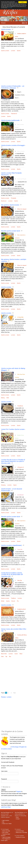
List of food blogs (20, 831)
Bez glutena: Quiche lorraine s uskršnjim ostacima (13, 260)
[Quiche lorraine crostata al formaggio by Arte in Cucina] (7, 153)
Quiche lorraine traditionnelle (10, 120)
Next (14, 693)
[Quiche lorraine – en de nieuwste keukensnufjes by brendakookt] (7, 497)
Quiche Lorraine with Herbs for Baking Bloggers (13, 369)
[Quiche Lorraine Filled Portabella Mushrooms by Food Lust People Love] (7, 181)
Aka (10, 656)
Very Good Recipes (5, 812)
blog (3, 822)
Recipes (3, 23)
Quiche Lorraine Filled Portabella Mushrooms (11, 174)
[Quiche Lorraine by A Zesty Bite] (7, 319)
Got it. (23, 2)
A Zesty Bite (20, 317)
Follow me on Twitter (7, 823)
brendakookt (20, 495)
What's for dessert (21, 209)
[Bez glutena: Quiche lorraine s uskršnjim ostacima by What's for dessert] (7, 267)
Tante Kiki (19, 549)
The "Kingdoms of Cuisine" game (5, 839)
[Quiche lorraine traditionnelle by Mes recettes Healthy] (7, 126)
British (2, 601)
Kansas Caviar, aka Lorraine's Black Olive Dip (13, 630)
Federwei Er (14, 113)
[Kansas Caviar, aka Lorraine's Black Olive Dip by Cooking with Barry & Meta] (7, 637)
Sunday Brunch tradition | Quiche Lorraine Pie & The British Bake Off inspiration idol (11, 575)
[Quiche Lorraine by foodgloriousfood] (7, 611)
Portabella (13, 198)
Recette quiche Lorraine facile (10, 231)
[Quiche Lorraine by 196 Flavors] (7, 293)
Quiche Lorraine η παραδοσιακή (11, 545)
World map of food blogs (21, 832)
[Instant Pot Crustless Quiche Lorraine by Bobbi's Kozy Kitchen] (7, 437)
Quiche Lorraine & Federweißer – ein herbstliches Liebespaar (12, 87)
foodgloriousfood (21, 609)
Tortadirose (20, 406)
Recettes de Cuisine (20, 837)
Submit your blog (6, 831)
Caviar (16, 653)
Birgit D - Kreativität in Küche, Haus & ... (20, 94)
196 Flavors (20, 291)
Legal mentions (5, 820)
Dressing (3, 485)
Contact (18, 819)
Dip (6, 656)
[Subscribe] (15, 33)
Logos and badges (6, 837)
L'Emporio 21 (20, 467)
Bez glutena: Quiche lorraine (10, 205)
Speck (14, 485)
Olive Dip (19, 580)
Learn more (10, 7)
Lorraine (13, 50)
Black (21, 653)
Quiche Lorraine (5, 50)
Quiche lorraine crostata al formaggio (13, 145)
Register (18, 791)
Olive (2, 656)
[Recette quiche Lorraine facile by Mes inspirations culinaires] (7, 237)
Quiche (18, 50)
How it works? (5, 832)
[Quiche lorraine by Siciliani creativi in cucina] (7, 35)
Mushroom (3, 201)
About (17, 817)
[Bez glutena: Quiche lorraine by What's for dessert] (7, 211)
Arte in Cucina (20, 151)
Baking (3, 397)
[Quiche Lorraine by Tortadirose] (7, 408)
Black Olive (4, 653)
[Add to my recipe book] (12, 29)
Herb (7, 397)
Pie (18, 601)
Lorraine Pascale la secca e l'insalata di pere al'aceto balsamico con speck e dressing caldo (13, 461)
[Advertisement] (14, 69)
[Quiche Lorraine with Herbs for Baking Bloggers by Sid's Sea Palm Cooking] (7, 376)
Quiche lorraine (6, 29)
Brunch (13, 601)
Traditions (13, 598)
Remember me (6, 787)
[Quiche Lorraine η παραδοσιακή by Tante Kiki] (7, 551)
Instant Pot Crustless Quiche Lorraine (12, 429)
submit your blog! (6, 807)
